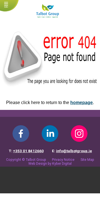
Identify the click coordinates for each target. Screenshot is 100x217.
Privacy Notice (63, 160)
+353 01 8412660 (28, 151)
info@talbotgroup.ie (74, 151)
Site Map (87, 160)
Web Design (37, 164)
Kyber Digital (62, 164)
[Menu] (6, 5)
